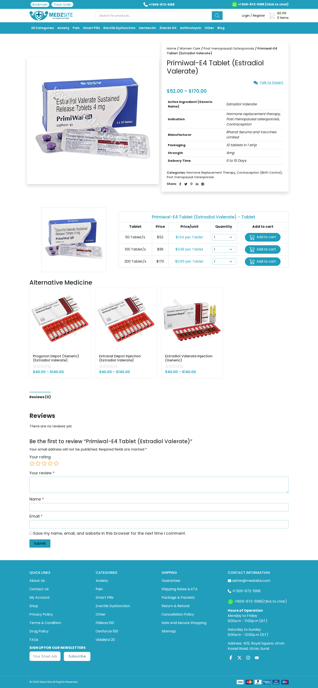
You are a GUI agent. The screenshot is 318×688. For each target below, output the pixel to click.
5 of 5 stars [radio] (56, 463)
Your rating (40, 457)
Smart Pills (91, 28)
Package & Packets (178, 597)
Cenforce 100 (107, 631)
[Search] (217, 15)
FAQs (33, 639)
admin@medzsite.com (251, 580)
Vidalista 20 (105, 639)
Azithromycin (190, 28)
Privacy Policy (41, 614)
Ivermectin (147, 28)
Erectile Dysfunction (119, 28)
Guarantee (171, 580)
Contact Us (39, 589)
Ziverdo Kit (168, 28)
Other (209, 28)
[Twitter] (239, 658)
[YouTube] (257, 658)
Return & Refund (175, 605)
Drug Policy (38, 631)
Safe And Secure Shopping (184, 622)
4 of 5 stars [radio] (50, 463)
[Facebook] (231, 658)
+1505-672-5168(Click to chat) (260, 601)
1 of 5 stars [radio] (32, 463)
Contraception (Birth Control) (259, 172)
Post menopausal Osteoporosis (229, 48)
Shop (33, 605)
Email (36, 516)
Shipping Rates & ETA (180, 589)
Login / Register (253, 15)
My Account (39, 597)
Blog (221, 28)
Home (171, 48)
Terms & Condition (45, 622)
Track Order (62, 4)
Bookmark (39, 4)
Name (36, 499)
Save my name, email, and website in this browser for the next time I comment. (109, 533)
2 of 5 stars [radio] (38, 463)
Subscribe (77, 656)
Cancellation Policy (178, 614)
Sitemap (169, 631)
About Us (37, 580)
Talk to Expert (271, 82)
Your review (42, 473)
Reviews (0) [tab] (40, 397)
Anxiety (63, 28)
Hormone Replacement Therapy (210, 172)
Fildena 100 (105, 622)
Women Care (190, 48)
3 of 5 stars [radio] (44, 463)
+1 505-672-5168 (162, 4)
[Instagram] (248, 658)
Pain (76, 28)
